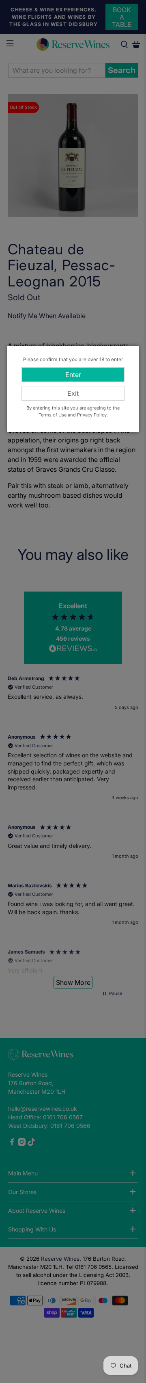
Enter (73, 375)
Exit (73, 393)
